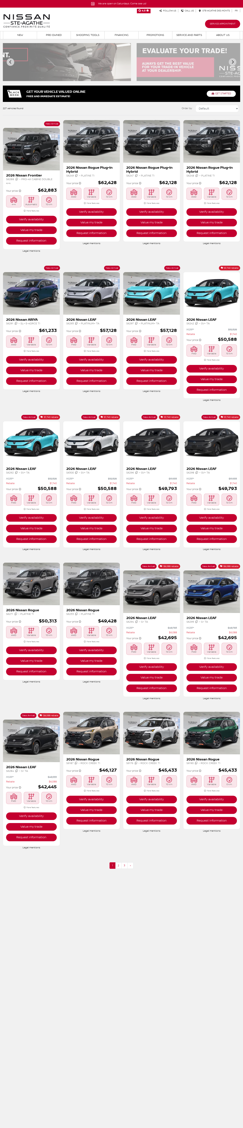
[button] (5, 149)
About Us (223, 35)
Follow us (169, 10)
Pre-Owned (54, 35)
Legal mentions (31, 251)
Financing (122, 35)
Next (232, 62)
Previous (10, 62)
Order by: (187, 108)
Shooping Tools (87, 35)
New (20, 35)
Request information (31, 241)
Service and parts (189, 35)
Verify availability (31, 219)
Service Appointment (222, 23)
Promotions (155, 35)
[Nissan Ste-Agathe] (26, 20)
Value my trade (31, 230)
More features (32, 211)
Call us (189, 10)
